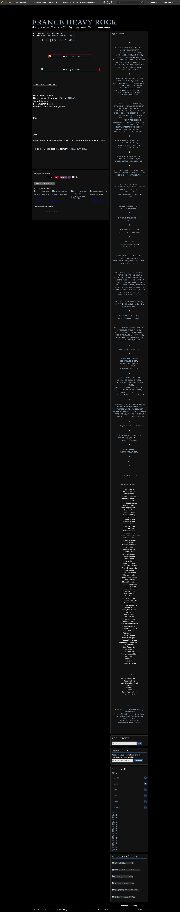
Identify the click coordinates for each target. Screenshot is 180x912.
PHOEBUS (125, 332)
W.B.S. (125, 449)
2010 (114, 847)
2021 (114, 822)
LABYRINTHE (124, 258)
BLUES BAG (121, 88)
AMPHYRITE (129, 57)
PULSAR (137, 340)
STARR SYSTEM (138, 387)
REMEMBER (133, 361)
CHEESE (116, 113)
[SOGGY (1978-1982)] (123, 876)
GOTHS (141, 187)
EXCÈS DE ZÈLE (126, 161)
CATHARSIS (119, 111)
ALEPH (139, 52)
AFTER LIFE (133, 50)
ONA (137, 316)
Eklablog (134, 905)
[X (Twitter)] (108, 2)
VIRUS (137, 438)
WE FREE (123, 452)
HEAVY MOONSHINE (126, 206)
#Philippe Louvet (70, 35)
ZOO (130, 475)
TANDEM (141, 404)
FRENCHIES (121, 175)
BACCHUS (128, 78)
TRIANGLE (118, 416)
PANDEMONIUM (137, 328)
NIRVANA (138, 301)
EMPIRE (120, 159)
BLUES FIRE (118, 90)
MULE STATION (123, 295)
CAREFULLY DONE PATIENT (134, 106)
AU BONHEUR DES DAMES (129, 70)
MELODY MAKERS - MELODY (131, 282)
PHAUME (137, 330)
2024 (114, 815)
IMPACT (121, 218)
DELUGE (102, 140)
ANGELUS (137, 57)
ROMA (133, 366)
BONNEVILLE (139, 90)
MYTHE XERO (135, 295)
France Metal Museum (129, 720)
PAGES (128, 328)
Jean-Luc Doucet (44, 910)
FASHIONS (118, 170)
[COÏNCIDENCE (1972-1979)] (126, 890)
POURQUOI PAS (137, 335)
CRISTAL (119, 127)
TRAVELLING (125, 414)
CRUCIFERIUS (136, 129)
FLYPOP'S (126, 170)
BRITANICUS (133, 95)
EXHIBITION (137, 161)
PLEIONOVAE (119, 335)
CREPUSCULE (132, 125)
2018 (114, 829)
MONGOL (139, 287)
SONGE (116, 387)
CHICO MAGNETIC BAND (129, 113)
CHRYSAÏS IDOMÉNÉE (77, 149)
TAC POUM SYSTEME (120, 404)
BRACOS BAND (136, 92)
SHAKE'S (137, 380)
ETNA (135, 159)
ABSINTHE (131, 48)
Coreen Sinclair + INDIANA (122, 122)
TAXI (127, 407)
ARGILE (124, 67)
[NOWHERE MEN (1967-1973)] (126, 869)
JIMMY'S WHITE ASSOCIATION (128, 230)
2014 (114, 838)
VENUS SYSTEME (134, 435)
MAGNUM (139, 273)
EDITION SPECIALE (133, 156)
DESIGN (139, 140)
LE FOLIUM (134, 170)
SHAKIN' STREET (122, 382)
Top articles (73, 910)
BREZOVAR (124, 95)
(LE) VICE (130, 438)
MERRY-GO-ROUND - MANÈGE (124, 285)
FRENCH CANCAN (138, 172)
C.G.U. (106, 910)
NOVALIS (128, 304)
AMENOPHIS (137, 55)
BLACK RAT (128, 85)
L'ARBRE (119, 256)
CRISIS (140, 125)
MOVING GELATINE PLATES (129, 292)
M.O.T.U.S (142, 290)
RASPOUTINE (132, 358)
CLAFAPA (129, 118)
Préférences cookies (145, 910)
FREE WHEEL (126, 172)
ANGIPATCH (116, 60)
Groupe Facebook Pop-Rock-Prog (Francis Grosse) (129, 717)
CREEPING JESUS (120, 125)
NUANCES (125, 306)
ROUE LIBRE (134, 368)
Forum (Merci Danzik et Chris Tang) (129, 714)
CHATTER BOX (137, 111)
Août (116, 778)
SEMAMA (120, 380)
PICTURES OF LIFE (136, 332)
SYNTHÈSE (139, 395)
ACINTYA (139, 48)
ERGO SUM (128, 159)
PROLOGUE (127, 337)
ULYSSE (119, 426)
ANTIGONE (129, 62)
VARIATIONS (122, 435)
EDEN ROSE (121, 156)
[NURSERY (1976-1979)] (124, 897)
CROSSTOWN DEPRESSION (132, 127)
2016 (114, 833)
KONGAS (129, 246)
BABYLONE (120, 78)
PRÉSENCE (118, 337)
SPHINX (128, 387)
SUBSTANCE (119, 395)
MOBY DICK (140, 285)
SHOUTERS (133, 382)
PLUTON (128, 335)
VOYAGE (134, 440)
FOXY (142, 170)
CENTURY (128, 111)
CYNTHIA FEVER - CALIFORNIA (132, 132)
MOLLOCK (131, 287)
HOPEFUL (134, 208)
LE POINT (142, 261)
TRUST (141, 416)
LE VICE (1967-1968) (53, 40)
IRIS (128, 220)
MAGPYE (120, 275)
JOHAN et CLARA (122, 232)
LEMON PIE (133, 261)
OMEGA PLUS (129, 316)
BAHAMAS (128, 81)
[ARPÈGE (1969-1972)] (123, 883)
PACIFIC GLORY (119, 328)
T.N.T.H (117, 409)
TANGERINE (119, 407)
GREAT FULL (134, 189)
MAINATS (127, 275)
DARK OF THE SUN (121, 140)
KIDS (122, 246)
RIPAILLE (135, 363)
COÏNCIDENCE (136, 120)
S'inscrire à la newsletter (44, 183)
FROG (129, 175)
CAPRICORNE (118, 106)
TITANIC (139, 407)
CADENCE (120, 104)
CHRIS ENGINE (121, 115)
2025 (114, 812)
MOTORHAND (133, 290)
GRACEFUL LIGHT (128, 192)
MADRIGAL (130, 273)
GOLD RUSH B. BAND (121, 187)
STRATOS (131, 392)
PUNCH (121, 340)
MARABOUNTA (131, 277)
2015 (114, 836)
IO (138, 218)
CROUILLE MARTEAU (123, 129)
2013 (114, 840)
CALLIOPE (128, 104)
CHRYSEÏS (121, 118)
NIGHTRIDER (129, 301)
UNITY (133, 426)
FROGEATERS (136, 175)
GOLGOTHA (133, 187)
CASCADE (136, 108)
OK (139, 743)
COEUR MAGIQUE (124, 120)
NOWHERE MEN (137, 304)
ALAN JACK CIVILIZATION (126, 52)
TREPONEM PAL (137, 414)
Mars (116, 802)
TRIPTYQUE (133, 416)
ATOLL (137, 67)
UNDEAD (126, 426)
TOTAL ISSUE (125, 409)
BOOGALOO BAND (123, 92)
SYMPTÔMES (129, 395)
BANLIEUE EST (125, 83)
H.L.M (136, 206)
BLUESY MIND (128, 90)
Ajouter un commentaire (54, 211)
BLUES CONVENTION (133, 88)
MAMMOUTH (136, 275)
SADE (120, 378)
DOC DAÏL (121, 147)
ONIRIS (120, 318)
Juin (116, 784)
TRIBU (126, 416)
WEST (135, 452)
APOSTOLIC (130, 65)
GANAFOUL (124, 184)
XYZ (129, 461)
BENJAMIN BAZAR (138, 83)
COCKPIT (136, 118)
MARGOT (140, 277)
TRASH (117, 414)
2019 (114, 826)
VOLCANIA (126, 440)
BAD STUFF (120, 81)
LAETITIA (134, 258)
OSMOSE (136, 318)
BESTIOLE (119, 85)
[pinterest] (112, 2)
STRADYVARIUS (135, 390)
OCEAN (121, 316)
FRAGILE (117, 172)
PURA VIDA (129, 340)
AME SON (120, 57)
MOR (125, 290)
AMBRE (129, 55)
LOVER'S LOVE (125, 263)
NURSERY (133, 306)
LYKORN (134, 263)
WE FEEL (132, 449)
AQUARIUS (139, 65)
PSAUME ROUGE (137, 337)
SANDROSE (128, 378)
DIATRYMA (133, 143)
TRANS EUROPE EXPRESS (121, 411)
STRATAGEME (121, 392)
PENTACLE (129, 330)
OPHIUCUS (128, 318)
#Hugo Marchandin (49, 35)
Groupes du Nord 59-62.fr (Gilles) (129, 709)
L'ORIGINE (137, 256)
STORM (126, 390)
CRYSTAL (117, 132)
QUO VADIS (136, 349)
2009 (114, 850)
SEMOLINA (129, 380)
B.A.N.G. (116, 83)
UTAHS (139, 426)
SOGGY (140, 382)
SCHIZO (136, 378)
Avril (116, 796)
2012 (114, 843)
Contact (83, 910)
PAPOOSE (120, 330)
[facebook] (104, 2)
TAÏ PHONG (133, 404)
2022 (114, 819)
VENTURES (122, 438)
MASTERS (118, 280)
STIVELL (120, 390)
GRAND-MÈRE (123, 189)
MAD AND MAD (120, 273)
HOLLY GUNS (125, 208)
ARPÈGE (131, 67)
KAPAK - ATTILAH (129, 242)
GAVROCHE (133, 184)
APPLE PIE (137, 62)
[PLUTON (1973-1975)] (123, 863)
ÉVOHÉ (117, 161)
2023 (114, 817)
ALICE (124, 55)
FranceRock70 (129, 712)
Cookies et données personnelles (123, 910)
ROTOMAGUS (124, 368)
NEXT (122, 301)
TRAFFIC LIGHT (137, 409)
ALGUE (118, 55)
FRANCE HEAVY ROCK (74, 22)
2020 (114, 824)
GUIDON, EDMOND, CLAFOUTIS (129, 194)
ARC (119, 67)
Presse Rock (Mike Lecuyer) (129, 723)
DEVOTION (124, 143)
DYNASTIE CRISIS (133, 147)
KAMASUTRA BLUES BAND (129, 244)
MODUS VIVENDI (121, 287)
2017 (114, 831)
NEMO (116, 301)
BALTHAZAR (137, 81)
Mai (115, 790)
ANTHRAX (119, 62)
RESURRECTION (125, 363)
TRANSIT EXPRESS (138, 411)
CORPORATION (139, 122)
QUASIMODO (123, 349)
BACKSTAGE (137, 78)
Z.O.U (135, 475)
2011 (114, 845)
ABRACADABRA (120, 48)
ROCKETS (126, 366)
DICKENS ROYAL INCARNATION (129, 145)
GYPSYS (129, 197)
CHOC (142, 113)
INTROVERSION (130, 218)
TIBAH (132, 407)
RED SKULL (124, 361)
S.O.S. (123, 387)
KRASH (135, 246)
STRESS (138, 392)
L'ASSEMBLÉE (128, 256)
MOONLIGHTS (118, 290)
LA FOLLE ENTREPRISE (120, 261)
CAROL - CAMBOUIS (125, 108)
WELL (130, 452)
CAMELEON (137, 104)
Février (117, 808)
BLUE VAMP (138, 85)
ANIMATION (126, 60)
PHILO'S (71, 98)
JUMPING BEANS (135, 232)
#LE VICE (60, 35)
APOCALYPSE (119, 65)
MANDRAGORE (119, 277)
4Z (130, 349)
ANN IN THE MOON (138, 60)
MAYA (118, 282)
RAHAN (123, 358)
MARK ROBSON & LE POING (133, 280)
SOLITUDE (129, 385)
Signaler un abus (95, 910)
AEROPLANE (124, 50)
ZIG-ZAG (124, 475)
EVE (139, 159)
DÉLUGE (132, 140)
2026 (114, 773)
